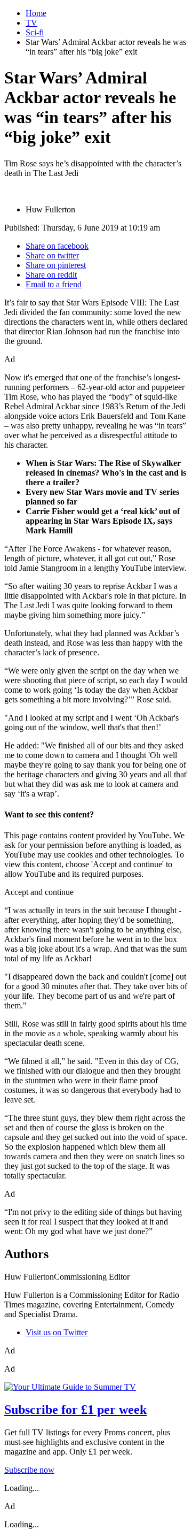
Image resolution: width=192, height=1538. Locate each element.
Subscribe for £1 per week (75, 1410)
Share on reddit (51, 274)
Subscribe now (29, 1469)
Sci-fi (35, 32)
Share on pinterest (56, 265)
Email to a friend (54, 284)
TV (31, 22)
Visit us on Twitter (56, 1332)
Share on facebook (57, 245)
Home (36, 13)
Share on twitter (52, 255)
